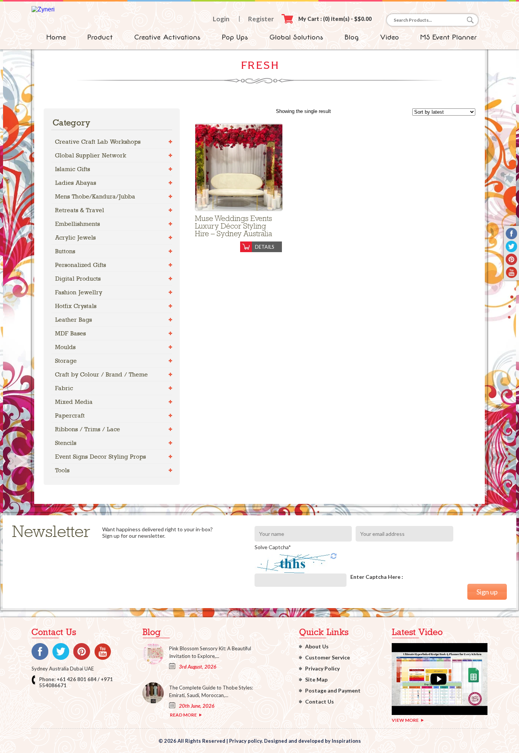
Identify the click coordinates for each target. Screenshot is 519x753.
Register (261, 19)
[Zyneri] (43, 9)
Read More (183, 715)
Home (56, 37)
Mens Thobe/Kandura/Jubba (95, 196)
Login (221, 19)
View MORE (405, 720)
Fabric (64, 388)
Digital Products (78, 278)
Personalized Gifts (80, 264)
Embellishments (77, 223)
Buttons (65, 251)
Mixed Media (74, 401)
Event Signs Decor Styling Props (100, 456)
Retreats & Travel (79, 210)
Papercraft (70, 415)
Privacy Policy (322, 668)
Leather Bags (73, 319)
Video (389, 37)
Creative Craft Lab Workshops (98, 141)
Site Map (316, 679)
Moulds (65, 347)
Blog (352, 37)
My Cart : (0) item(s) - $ (335, 19)
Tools (62, 470)
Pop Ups (235, 37)
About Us (317, 646)
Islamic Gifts (72, 169)
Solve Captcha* (273, 547)
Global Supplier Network (90, 155)
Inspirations (346, 741)
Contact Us (319, 701)
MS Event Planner (448, 37)
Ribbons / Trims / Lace (87, 429)
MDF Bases (70, 333)
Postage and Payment (333, 690)
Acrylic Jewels (75, 237)
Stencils (65, 442)
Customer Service (327, 657)
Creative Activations (167, 37)
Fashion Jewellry (78, 292)
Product (100, 37)
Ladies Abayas (75, 182)
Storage (66, 360)
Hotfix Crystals (76, 306)
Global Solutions (296, 37)
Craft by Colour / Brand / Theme (101, 374)
